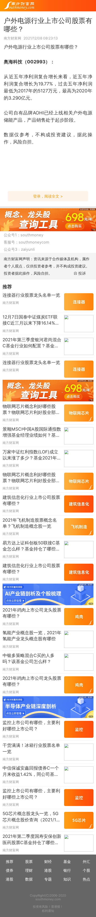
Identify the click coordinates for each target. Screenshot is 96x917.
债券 (9, 870)
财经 (48, 861)
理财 (29, 870)
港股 (48, 870)
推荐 (9, 861)
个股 (86, 870)
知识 (67, 879)
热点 (86, 879)
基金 (67, 861)
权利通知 (48, 911)
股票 (29, 861)
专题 (48, 879)
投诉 (82, 273)
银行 (67, 870)
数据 (29, 879)
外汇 (86, 861)
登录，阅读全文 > (48, 196)
